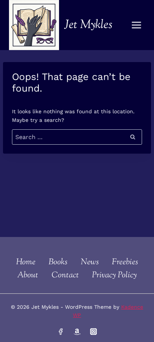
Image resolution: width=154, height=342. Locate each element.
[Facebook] (60, 331)
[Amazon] (77, 331)
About (27, 275)
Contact (65, 275)
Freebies (125, 262)
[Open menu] (136, 25)
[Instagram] (93, 331)
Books (58, 262)
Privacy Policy (114, 275)
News (90, 262)
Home (26, 262)
